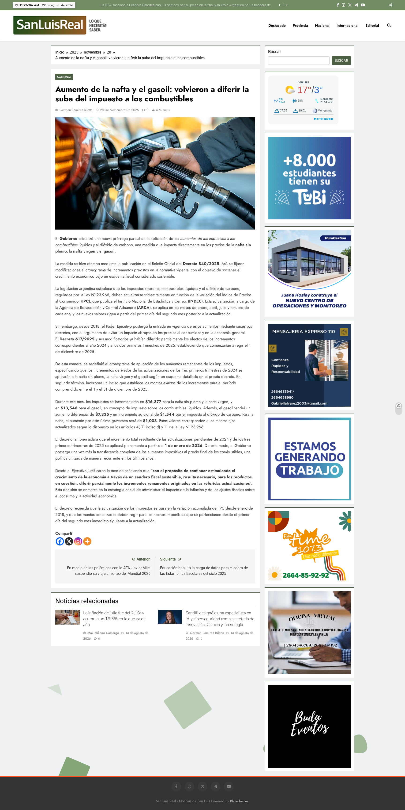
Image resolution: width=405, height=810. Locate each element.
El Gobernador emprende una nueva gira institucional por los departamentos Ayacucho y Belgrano (198, 5)
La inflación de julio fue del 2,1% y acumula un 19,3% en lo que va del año (115, 618)
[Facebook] (60, 541)
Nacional (322, 25)
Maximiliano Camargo (103, 632)
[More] (87, 541)
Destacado (277, 25)
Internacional (347, 25)
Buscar (274, 51)
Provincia (300, 25)
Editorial (372, 25)
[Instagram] (78, 541)
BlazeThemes (239, 801)
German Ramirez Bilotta (76, 109)
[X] (69, 541)
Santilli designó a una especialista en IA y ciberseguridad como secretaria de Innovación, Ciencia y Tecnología (220, 618)
